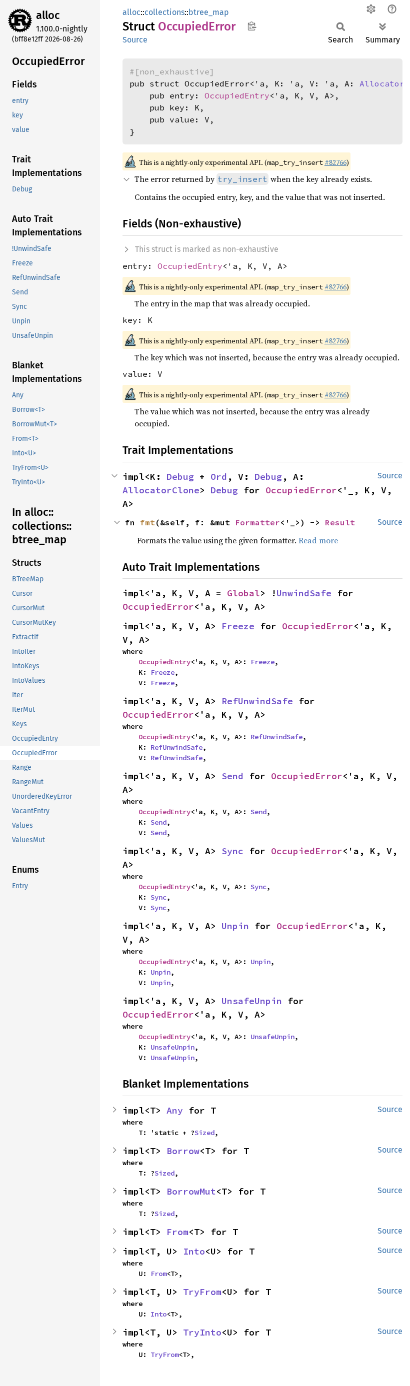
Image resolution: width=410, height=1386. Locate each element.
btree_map (208, 12)
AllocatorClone (161, 490)
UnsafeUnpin (252, 1001)
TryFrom (202, 1292)
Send (233, 776)
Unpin (235, 926)
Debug (180, 476)
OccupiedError (301, 490)
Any (174, 1110)
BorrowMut (191, 1191)
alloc (48, 15)
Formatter (257, 522)
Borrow (183, 1151)
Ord (218, 476)
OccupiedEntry (237, 95)
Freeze (238, 626)
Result (340, 522)
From (177, 1232)
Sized (204, 1132)
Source (135, 39)
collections (164, 12)
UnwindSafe (304, 593)
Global (243, 593)
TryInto (202, 1332)
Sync (233, 851)
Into (194, 1251)
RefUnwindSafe (257, 701)
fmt (147, 522)
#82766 (335, 162)
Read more (318, 540)
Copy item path (252, 25)
